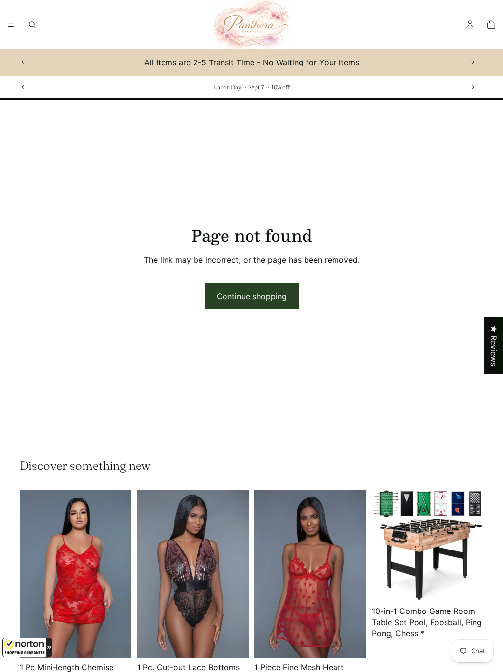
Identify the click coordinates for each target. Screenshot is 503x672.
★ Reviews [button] (494, 345)
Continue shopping (252, 296)
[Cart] (491, 24)
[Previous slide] (23, 62)
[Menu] (11, 24)
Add (476, 586)
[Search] (32, 24)
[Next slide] (472, 62)
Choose (124, 642)
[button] (27, 647)
